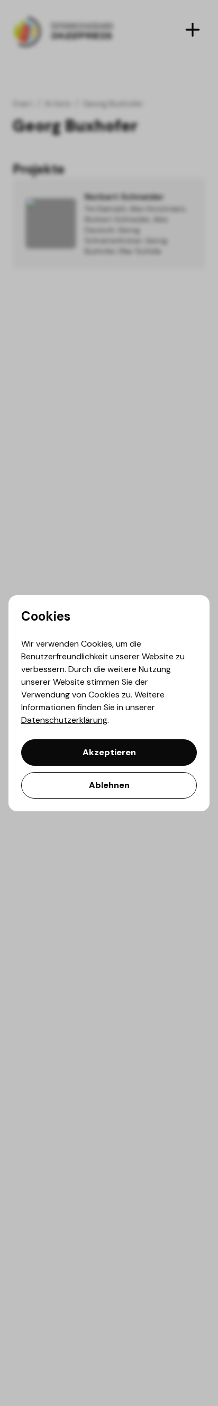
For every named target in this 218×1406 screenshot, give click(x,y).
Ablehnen (109, 785)
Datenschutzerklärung (64, 720)
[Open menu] (192, 29)
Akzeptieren (109, 752)
